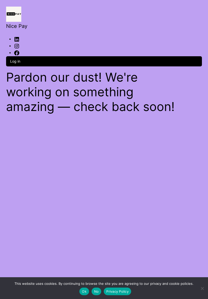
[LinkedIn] (17, 38)
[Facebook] (17, 52)
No (96, 291)
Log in (15, 61)
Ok (84, 291)
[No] (202, 287)
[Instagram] (17, 45)
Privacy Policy (117, 291)
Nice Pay (16, 26)
